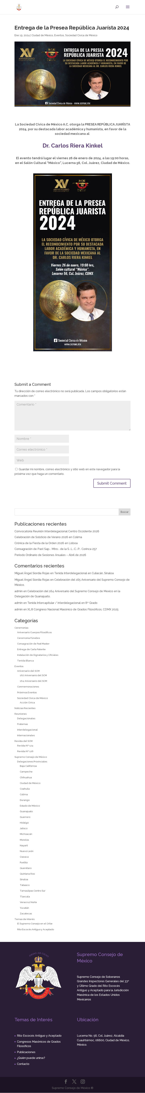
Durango (25, 800)
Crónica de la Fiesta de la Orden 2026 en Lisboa (46, 543)
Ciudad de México (42, 35)
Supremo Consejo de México (30, 757)
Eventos (59, 35)
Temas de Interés (24, 919)
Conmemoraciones (28, 686)
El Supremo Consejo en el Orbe (35, 923)
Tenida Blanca (25, 660)
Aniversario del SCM (28, 671)
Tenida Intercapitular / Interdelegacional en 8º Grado (62, 603)
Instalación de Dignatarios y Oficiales (37, 655)
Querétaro (25, 868)
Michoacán (26, 834)
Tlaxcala (25, 896)
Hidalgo (24, 822)
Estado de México (30, 805)
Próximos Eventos (27, 692)
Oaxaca (24, 856)
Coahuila (25, 788)
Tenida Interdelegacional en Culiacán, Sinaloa (84, 573)
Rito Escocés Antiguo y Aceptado (35, 929)
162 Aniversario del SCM (33, 675)
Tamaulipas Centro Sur (32, 890)
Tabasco (25, 885)
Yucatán (24, 908)
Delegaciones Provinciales (32, 761)
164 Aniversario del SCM (33, 681)
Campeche (26, 771)
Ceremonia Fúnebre (28, 638)
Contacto (23, 1064)
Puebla (24, 862)
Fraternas (22, 724)
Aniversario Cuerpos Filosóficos (34, 632)
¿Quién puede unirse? (31, 1058)
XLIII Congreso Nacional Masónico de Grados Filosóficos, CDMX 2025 (72, 609)
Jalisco (23, 828)
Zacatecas (26, 913)
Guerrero (25, 817)
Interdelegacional (27, 729)
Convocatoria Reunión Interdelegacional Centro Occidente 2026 (56, 531)
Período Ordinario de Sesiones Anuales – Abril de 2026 (50, 555)
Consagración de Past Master (33, 643)
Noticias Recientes (24, 708)
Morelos (24, 840)
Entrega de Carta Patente (31, 649)
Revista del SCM (23, 741)
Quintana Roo (27, 873)
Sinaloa (24, 879)
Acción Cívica (27, 702)
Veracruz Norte (28, 902)
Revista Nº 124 (25, 745)
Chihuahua (26, 777)
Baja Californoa (28, 766)
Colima (24, 794)
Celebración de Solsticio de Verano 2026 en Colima (48, 537)
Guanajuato (26, 811)
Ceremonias (21, 627)
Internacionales (26, 735)
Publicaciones (26, 1052)
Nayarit (24, 845)
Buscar (125, 512)
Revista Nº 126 (25, 751)
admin (18, 591)
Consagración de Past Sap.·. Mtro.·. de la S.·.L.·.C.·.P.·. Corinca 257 (55, 549)
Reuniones (20, 714)
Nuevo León (26, 851)
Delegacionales (26, 718)
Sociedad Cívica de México (81, 35)
